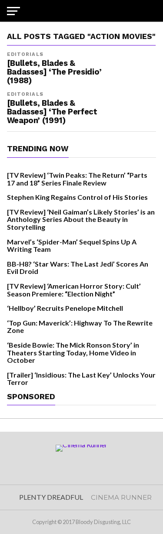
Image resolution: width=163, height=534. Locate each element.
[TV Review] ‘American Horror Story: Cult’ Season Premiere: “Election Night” (74, 290)
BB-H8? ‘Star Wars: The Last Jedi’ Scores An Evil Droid (77, 268)
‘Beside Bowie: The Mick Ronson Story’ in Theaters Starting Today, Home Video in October (73, 352)
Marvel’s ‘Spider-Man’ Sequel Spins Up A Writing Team (71, 246)
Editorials (25, 54)
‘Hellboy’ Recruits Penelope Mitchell (65, 308)
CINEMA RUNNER (121, 497)
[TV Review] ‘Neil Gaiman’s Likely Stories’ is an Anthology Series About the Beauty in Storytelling (81, 219)
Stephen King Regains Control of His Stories (77, 197)
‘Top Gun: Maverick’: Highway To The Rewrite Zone (80, 327)
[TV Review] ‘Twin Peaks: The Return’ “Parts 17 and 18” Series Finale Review (77, 179)
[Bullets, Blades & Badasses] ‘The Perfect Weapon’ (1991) (52, 112)
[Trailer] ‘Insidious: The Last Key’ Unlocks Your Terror (81, 379)
